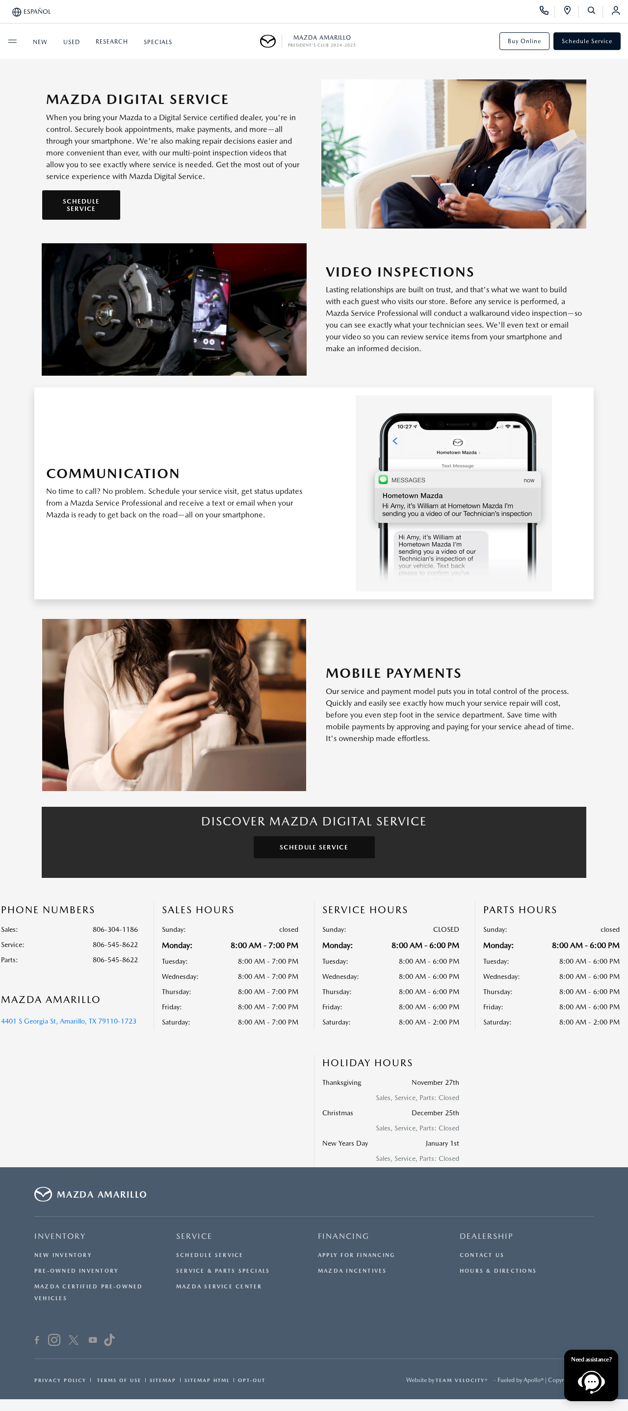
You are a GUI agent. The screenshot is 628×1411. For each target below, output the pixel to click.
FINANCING (343, 1236)
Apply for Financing (356, 1255)
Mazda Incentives (352, 1271)
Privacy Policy (60, 1380)
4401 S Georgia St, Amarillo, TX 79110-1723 (68, 1021)
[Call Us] (547, 12)
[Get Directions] (571, 11)
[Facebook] (37, 1341)
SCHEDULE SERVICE (81, 205)
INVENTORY (60, 1236)
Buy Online (524, 41)
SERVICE (194, 1236)
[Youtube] (93, 1341)
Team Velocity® (462, 1380)
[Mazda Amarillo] (271, 41)
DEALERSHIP (487, 1236)
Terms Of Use (118, 1380)
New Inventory (63, 1255)
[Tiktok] (109, 1341)
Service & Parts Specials (223, 1271)
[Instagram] (54, 1341)
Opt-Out (251, 1380)
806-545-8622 (115, 945)
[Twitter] (73, 1341)
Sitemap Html (207, 1380)
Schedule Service (587, 41)
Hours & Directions (498, 1271)
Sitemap (163, 1380)
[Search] (595, 11)
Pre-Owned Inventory (76, 1271)
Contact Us (482, 1255)
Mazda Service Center (219, 1286)
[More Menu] (12, 41)
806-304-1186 (115, 929)
